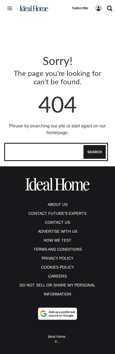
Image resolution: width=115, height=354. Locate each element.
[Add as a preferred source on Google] (57, 314)
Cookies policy (57, 267)
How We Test (57, 240)
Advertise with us (57, 231)
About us (58, 204)
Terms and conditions (57, 249)
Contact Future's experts (57, 213)
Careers (57, 276)
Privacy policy (57, 258)
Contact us (57, 222)
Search (94, 152)
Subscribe (80, 8)
